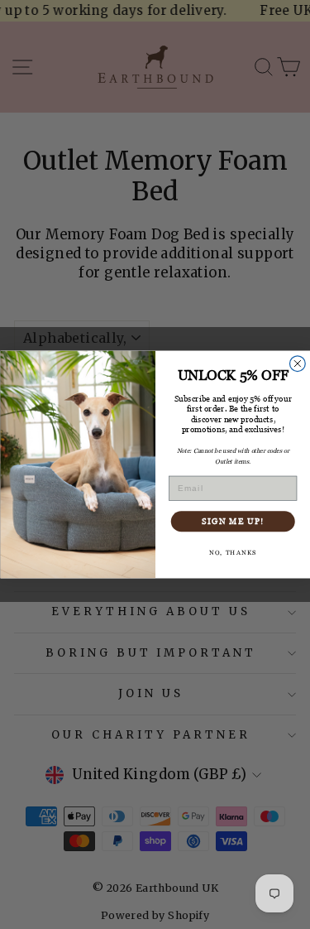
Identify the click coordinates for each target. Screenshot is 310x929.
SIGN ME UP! (232, 521)
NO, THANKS (232, 552)
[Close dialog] (297, 364)
